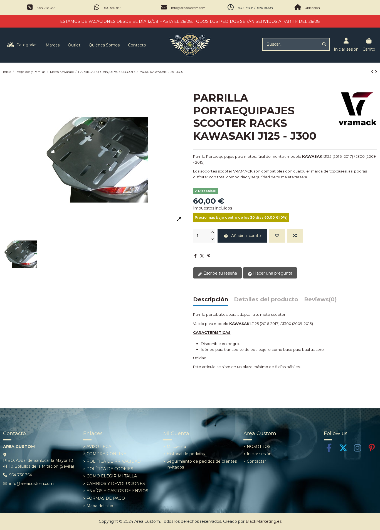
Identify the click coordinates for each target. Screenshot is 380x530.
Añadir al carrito (246, 235)
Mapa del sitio (100, 505)
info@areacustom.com (188, 8)
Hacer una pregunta (272, 273)
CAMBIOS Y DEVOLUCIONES (116, 483)
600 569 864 (113, 8)
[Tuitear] (202, 255)
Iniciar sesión (259, 453)
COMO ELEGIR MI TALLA (112, 476)
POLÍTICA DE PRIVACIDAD (114, 461)
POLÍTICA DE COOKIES (110, 468)
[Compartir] (195, 255)
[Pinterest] (208, 255)
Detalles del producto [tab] (266, 300)
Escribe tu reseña (219, 273)
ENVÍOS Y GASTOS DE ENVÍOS (117, 490)
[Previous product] (373, 71)
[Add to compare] (295, 236)
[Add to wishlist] (277, 236)
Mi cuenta (176, 446)
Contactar (256, 461)
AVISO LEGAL (100, 446)
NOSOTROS (258, 446)
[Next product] (376, 71)
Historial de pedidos (186, 453)
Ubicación (312, 8)
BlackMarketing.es (264, 521)
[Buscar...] (324, 44)
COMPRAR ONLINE (106, 453)
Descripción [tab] (210, 300)
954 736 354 (47, 8)
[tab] (320, 301)
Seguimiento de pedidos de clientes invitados (202, 464)
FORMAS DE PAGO (106, 498)
